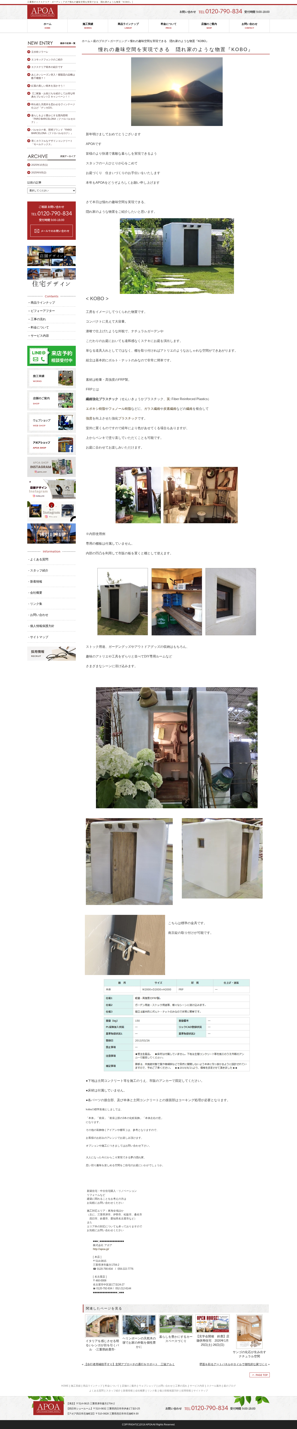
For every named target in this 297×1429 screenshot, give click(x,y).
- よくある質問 (38, 559)
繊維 (189, 408)
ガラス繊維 (152, 408)
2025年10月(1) (39, 165)
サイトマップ (200, 1390)
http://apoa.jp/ (101, 1249)
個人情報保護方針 (169, 1390)
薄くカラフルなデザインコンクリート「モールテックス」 (52, 142)
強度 (89, 418)
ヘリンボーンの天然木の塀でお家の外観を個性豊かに (139, 1342)
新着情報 (128, 1390)
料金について (169, 25)
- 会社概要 (35, 592)
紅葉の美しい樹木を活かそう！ (48, 85)
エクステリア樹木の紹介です (47, 67)
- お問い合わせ (38, 614)
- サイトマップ (38, 637)
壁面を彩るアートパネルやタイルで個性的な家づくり (233, 1364)
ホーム (48, 25)
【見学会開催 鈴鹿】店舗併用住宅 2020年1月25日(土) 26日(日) (212, 1340)
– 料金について (38, 327)
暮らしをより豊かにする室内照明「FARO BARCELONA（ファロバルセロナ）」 (53, 119)
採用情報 (186, 1390)
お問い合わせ (249, 25)
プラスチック (128, 418)
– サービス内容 (38, 335)
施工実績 (88, 25)
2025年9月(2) (38, 172)
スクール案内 (214, 1385)
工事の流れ (181, 1385)
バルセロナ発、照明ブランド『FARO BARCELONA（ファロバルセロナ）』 (52, 131)
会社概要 (140, 1390)
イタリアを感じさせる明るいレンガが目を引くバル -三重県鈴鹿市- (102, 1345)
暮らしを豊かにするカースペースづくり (176, 1339)
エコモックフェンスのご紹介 (47, 59)
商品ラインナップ (128, 25)
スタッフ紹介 (113, 1390)
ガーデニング (118, 41)
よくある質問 (96, 1390)
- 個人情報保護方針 (41, 626)
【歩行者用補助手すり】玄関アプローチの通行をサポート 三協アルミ (129, 1364)
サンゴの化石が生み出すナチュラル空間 (249, 1354)
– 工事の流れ (37, 319)
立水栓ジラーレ (39, 51)
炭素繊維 (169, 408)
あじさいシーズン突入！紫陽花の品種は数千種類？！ (53, 76)
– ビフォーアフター (41, 310)
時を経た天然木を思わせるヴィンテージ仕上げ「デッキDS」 (53, 106)
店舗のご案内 (209, 25)
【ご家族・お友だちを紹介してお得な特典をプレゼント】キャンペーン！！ (53, 95)
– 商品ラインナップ (41, 302)
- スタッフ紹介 (38, 570)
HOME (64, 1385)
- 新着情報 (35, 581)
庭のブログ (100, 41)
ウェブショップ (147, 1385)
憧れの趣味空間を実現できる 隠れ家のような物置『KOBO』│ (101, 2)
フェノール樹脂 (119, 408)
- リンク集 (35, 603)
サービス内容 (197, 1385)
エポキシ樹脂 (95, 408)
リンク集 (152, 1390)
